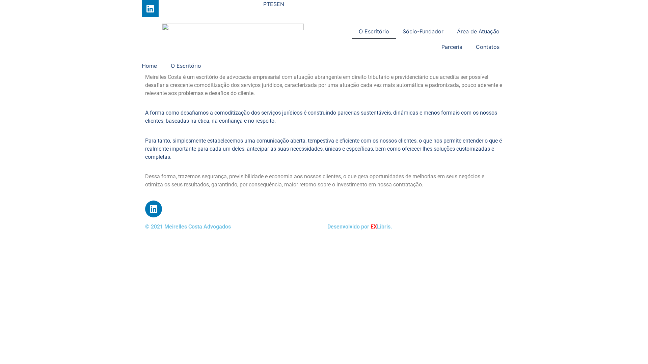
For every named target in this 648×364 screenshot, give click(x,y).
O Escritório (374, 31)
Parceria (451, 46)
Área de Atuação (478, 31)
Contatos (488, 46)
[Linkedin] (150, 8)
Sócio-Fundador (423, 31)
